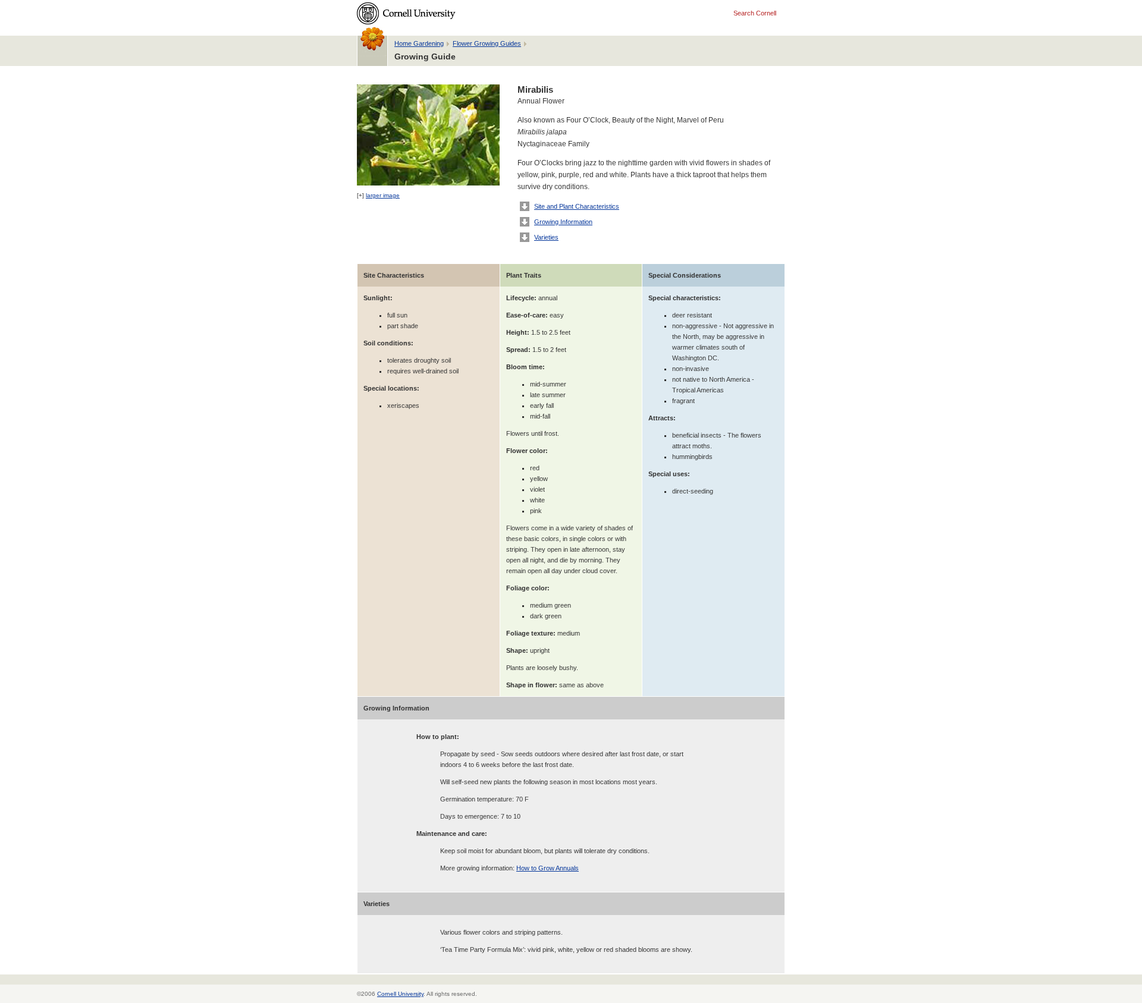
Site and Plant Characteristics (576, 206)
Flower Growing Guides (487, 43)
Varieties (546, 237)
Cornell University (400, 994)
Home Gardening (419, 43)
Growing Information (563, 221)
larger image (383, 195)
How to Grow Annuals (547, 868)
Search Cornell (754, 13)
